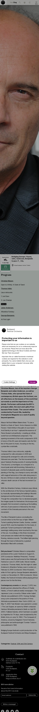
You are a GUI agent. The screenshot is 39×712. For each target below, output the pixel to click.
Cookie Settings (9, 382)
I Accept (33, 382)
